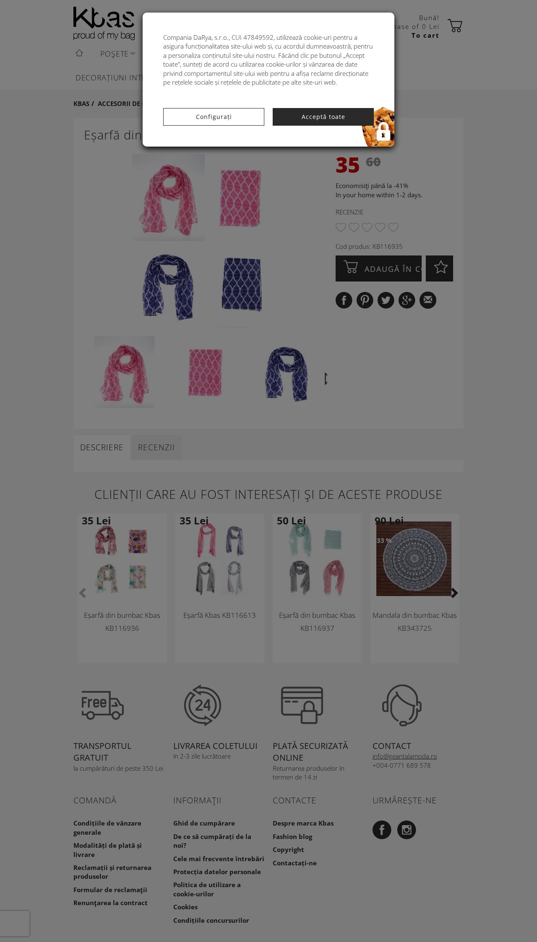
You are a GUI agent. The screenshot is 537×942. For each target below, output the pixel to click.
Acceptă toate (323, 117)
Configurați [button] (214, 117)
